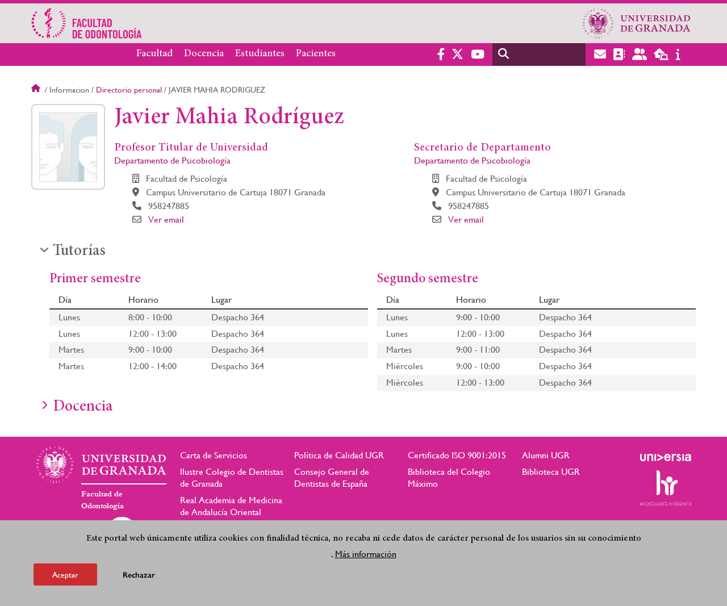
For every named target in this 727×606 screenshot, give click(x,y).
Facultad (154, 54)
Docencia (204, 54)
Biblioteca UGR (551, 471)
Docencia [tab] (82, 407)
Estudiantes (260, 54)
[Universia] (665, 457)
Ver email (166, 219)
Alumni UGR (546, 455)
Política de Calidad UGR (339, 455)
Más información (365, 554)
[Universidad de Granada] (636, 23)
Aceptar (65, 574)
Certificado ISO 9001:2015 (457, 455)
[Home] (251, 23)
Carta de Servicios (213, 455)
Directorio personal (129, 89)
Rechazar (139, 574)
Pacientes (316, 54)
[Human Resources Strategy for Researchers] (665, 487)
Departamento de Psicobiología (172, 160)
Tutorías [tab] (79, 252)
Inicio (37, 89)
